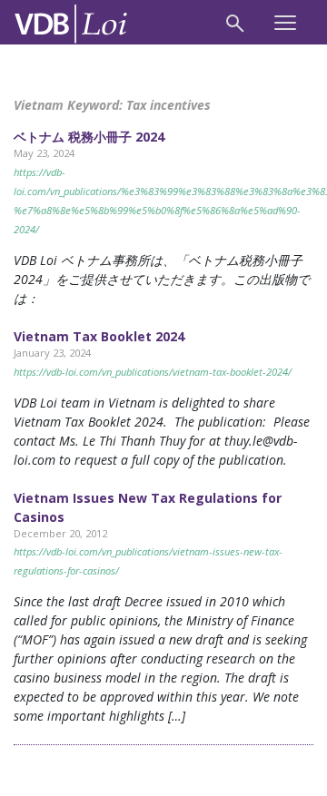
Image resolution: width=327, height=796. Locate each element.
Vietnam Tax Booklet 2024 (99, 336)
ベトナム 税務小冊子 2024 (89, 136)
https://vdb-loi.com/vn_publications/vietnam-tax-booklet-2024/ (153, 371)
